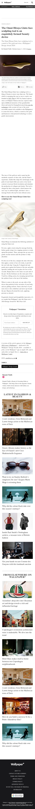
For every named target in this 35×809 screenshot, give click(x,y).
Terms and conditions (17, 776)
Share (5, 87)
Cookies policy (17, 781)
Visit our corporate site (21, 803)
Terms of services (22, 327)
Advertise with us (18, 784)
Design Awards (13, 347)
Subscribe (26, 2)
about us (17, 771)
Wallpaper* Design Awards (9, 366)
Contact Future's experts (17, 773)
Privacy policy (17, 779)
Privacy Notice (23, 329)
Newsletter (30, 87)
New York (11, 98)
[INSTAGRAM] (3, 377)
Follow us (22, 87)
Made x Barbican (16, 6)
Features (29, 49)
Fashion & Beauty (6, 23)
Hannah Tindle (7, 49)
